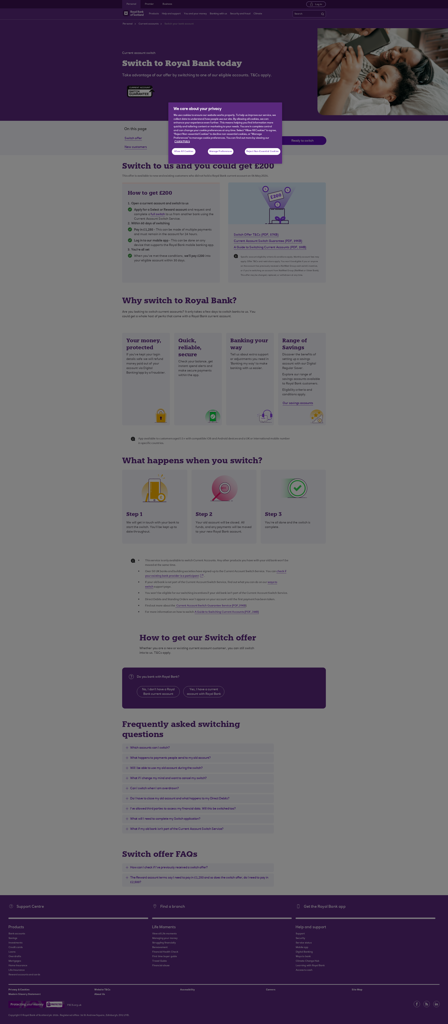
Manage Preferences (220, 151)
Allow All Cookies (183, 151)
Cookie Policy (182, 141)
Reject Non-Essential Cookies (262, 151)
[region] (225, 133)
